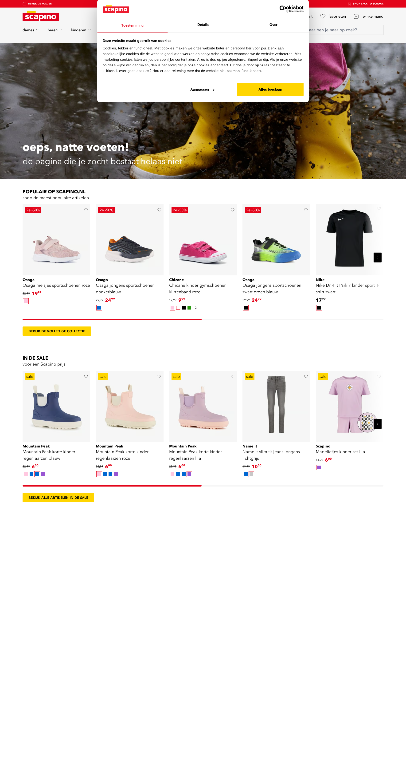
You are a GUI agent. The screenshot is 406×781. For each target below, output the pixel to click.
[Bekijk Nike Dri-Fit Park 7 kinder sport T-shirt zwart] (349, 238)
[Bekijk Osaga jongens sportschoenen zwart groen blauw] (276, 238)
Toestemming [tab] (132, 25)
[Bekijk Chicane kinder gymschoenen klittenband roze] (203, 238)
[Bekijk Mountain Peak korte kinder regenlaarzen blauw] (56, 404)
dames (28, 30)
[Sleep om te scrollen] (112, 319)
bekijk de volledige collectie (57, 331)
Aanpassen (199, 89)
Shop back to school (368, 3)
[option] (26, 301)
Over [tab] (273, 25)
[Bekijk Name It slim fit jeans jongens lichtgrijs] (276, 404)
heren (53, 30)
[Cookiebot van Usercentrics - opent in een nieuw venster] (283, 8)
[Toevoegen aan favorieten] (86, 210)
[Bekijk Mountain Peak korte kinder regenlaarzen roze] (129, 404)
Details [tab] (203, 25)
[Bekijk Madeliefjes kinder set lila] (349, 404)
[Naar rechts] (378, 257)
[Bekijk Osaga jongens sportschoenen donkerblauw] (129, 238)
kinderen (78, 30)
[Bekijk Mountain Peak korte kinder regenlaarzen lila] (203, 404)
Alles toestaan (270, 89)
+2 (195, 307)
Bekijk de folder (40, 3)
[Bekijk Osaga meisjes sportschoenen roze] (56, 238)
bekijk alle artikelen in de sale (58, 497)
